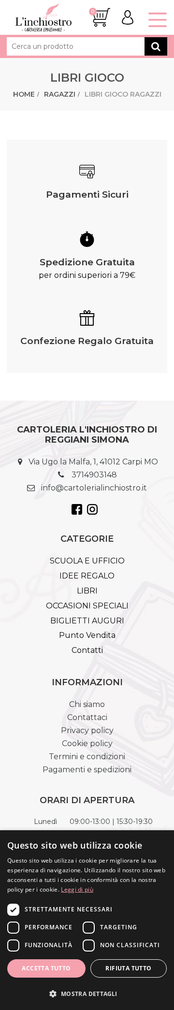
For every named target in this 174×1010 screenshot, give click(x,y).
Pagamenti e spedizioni (87, 769)
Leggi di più (77, 889)
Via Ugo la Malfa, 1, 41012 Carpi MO (93, 461)
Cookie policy (87, 743)
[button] (87, 993)
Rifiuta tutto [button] (128, 968)
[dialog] (87, 920)
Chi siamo (87, 704)
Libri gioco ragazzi (123, 94)
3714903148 (94, 474)
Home (24, 94)
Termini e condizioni (87, 756)
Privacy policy (87, 730)
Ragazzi (59, 94)
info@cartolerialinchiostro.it (94, 487)
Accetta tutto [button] (46, 968)
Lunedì (45, 821)
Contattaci (87, 717)
